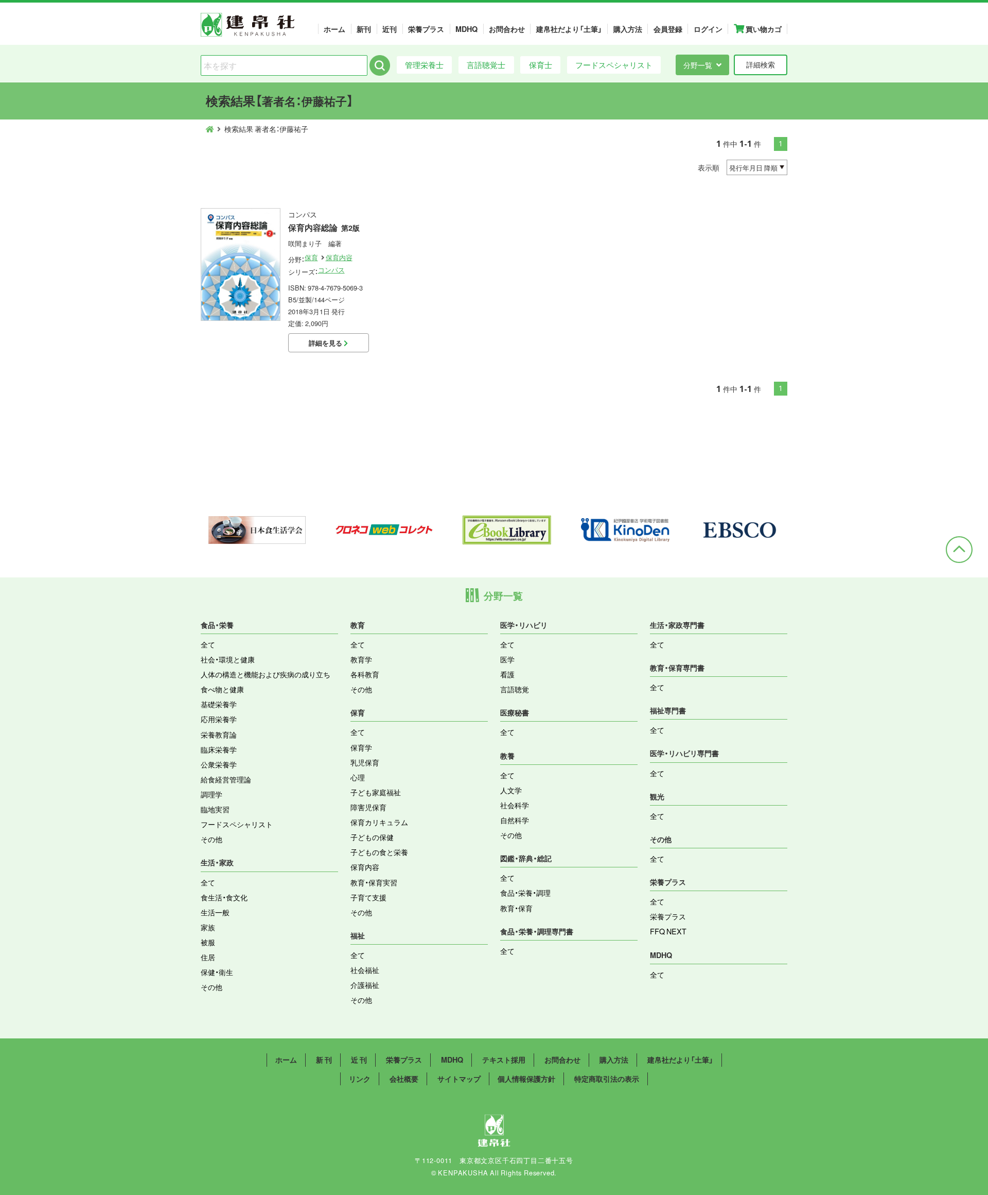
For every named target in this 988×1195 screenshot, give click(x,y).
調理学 (211, 794)
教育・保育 (516, 908)
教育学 (361, 659)
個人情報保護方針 (526, 1078)
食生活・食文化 (224, 897)
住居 (208, 957)
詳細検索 (760, 64)
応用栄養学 (219, 719)
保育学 (361, 747)
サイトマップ (459, 1078)
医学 (507, 659)
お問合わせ (507, 29)
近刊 (389, 29)
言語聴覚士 (486, 65)
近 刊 (359, 1059)
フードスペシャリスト (613, 65)
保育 (311, 257)
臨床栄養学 (219, 749)
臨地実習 (215, 809)
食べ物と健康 (222, 689)
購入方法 (627, 29)
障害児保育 (368, 807)
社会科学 (514, 805)
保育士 (540, 65)
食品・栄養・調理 (525, 892)
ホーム (334, 29)
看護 (507, 674)
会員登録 (668, 29)
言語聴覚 (514, 689)
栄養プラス (426, 29)
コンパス (331, 270)
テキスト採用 (503, 1059)
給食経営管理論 (226, 779)
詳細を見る (326, 343)
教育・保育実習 (373, 882)
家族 (208, 927)
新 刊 (324, 1059)
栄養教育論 (219, 734)
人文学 (511, 790)
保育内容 (339, 257)
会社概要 (404, 1078)
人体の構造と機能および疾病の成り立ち (265, 674)
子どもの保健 (372, 837)
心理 (357, 777)
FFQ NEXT (668, 931)
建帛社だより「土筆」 (569, 29)
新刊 (364, 29)
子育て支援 (368, 897)
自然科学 (514, 820)
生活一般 (215, 912)
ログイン (708, 29)
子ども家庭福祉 (375, 792)
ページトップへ (959, 549)
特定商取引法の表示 (606, 1078)
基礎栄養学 (219, 704)
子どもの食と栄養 (379, 852)
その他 (211, 839)
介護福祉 (364, 985)
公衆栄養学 (219, 764)
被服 (208, 942)
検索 (379, 65)
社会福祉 (364, 970)
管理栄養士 (424, 65)
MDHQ (466, 29)
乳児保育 (364, 762)
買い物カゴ (763, 29)
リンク (359, 1078)
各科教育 (364, 674)
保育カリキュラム (379, 822)
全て (208, 644)
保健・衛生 (217, 972)
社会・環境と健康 (228, 659)
